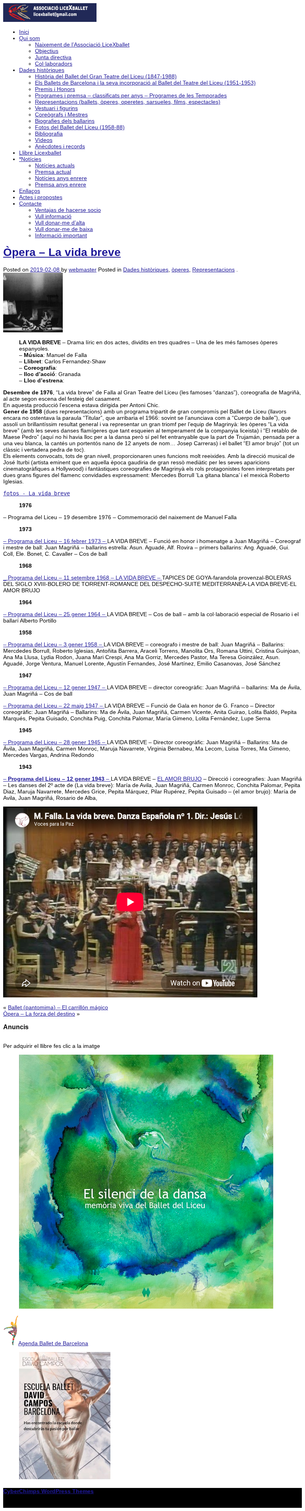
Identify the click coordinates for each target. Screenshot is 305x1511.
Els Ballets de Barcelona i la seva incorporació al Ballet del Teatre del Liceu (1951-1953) (145, 83)
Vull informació (53, 216)
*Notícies (30, 159)
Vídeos (43, 140)
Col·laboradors (53, 63)
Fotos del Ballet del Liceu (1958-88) (80, 127)
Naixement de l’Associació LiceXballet (82, 44)
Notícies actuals (55, 165)
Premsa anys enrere (60, 184)
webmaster (83, 269)
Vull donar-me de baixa (64, 229)
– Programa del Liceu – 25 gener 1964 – (55, 614)
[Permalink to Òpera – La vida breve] (33, 330)
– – (57, 779)
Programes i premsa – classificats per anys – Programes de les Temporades (131, 95)
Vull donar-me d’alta (60, 222)
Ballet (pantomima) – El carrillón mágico (58, 1007)
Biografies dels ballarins (65, 121)
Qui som (29, 38)
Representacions (213, 269)
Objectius (46, 51)
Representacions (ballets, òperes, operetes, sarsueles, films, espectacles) (127, 102)
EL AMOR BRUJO (179, 779)
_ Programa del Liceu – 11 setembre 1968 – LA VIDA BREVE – (82, 577)
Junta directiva (53, 57)
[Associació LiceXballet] (50, 20)
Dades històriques (41, 70)
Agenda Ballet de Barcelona (53, 1343)
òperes (180, 269)
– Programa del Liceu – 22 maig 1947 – (53, 705)
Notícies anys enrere (61, 178)
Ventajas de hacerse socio (68, 210)
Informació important (61, 235)
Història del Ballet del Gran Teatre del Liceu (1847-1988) (106, 76)
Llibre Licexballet (40, 152)
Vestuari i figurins (56, 108)
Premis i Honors (55, 89)
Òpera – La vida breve (62, 252)
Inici (24, 32)
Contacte (30, 203)
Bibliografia (49, 133)
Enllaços (29, 191)
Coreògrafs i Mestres (61, 114)
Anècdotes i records (60, 146)
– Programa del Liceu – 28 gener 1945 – (55, 742)
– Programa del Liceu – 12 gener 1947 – (55, 687)
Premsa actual (53, 172)
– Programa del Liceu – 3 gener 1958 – (53, 644)
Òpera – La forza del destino (39, 1014)
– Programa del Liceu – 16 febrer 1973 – (55, 541)
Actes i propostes (40, 197)
